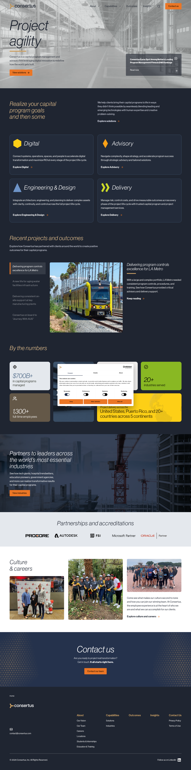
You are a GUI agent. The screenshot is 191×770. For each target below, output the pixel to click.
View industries (19, 493)
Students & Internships (87, 741)
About (80, 715)
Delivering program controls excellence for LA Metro (27, 268)
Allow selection (95, 401)
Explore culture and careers (141, 616)
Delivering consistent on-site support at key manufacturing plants (26, 300)
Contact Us (175, 715)
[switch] (86, 394)
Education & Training (85, 746)
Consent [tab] (70, 373)
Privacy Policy (175, 720)
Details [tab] (95, 372)
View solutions (19, 72)
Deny (71, 401)
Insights (154, 715)
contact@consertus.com (20, 733)
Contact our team (95, 671)
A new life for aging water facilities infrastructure (26, 283)
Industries (110, 726)
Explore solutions (107, 121)
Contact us (173, 6)
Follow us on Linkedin (166, 760)
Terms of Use (175, 726)
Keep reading (134, 298)
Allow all (119, 401)
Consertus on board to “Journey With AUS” (25, 317)
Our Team (81, 726)
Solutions (110, 720)
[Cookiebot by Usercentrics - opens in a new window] (124, 367)
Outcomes (135, 715)
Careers (80, 731)
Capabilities (112, 715)
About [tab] (121, 372)
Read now (134, 70)
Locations (81, 736)
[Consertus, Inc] (23, 6)
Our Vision (81, 720)
